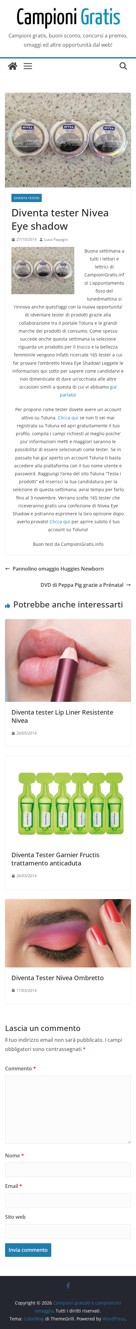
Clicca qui (68, 418)
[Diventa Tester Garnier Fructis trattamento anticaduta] (68, 760)
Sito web (15, 1216)
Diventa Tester (26, 198)
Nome (14, 1155)
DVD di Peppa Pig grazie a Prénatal (81, 584)
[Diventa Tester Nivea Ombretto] (68, 903)
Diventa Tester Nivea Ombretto (57, 977)
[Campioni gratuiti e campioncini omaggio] (12, 66)
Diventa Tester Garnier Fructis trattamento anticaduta (55, 859)
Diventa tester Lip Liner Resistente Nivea (62, 716)
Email (13, 1186)
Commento (20, 1068)
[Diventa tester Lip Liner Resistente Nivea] (68, 623)
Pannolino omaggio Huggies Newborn (58, 568)
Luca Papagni (56, 239)
